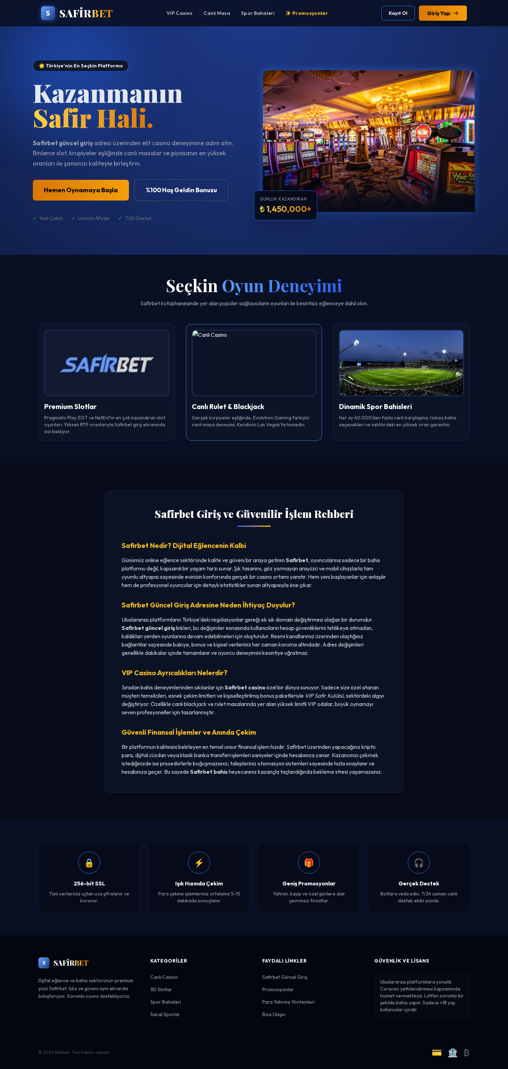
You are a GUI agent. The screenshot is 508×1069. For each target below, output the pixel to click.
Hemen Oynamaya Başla (81, 190)
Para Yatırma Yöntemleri (288, 1002)
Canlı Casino (164, 977)
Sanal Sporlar (165, 1014)
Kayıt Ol (398, 13)
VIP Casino (180, 13)
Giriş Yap (438, 13)
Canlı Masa (217, 13)
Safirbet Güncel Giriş (284, 977)
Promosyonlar (310, 13)
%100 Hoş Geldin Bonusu (181, 190)
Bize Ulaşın (273, 1014)
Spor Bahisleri (257, 13)
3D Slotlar (161, 989)
